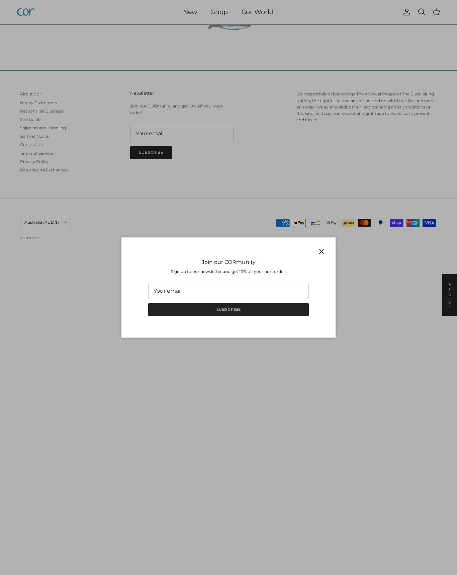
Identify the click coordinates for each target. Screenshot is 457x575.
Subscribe (228, 309)
